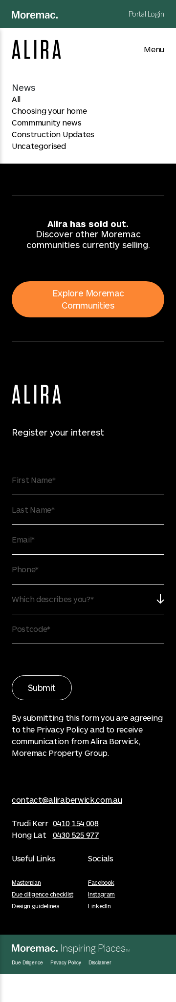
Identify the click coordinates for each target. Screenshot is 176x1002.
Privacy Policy (65, 962)
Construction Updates (53, 134)
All (16, 99)
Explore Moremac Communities (88, 299)
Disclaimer (99, 962)
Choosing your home (49, 110)
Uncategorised (39, 145)
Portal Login (146, 14)
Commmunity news (46, 122)
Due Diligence (27, 962)
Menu (154, 49)
